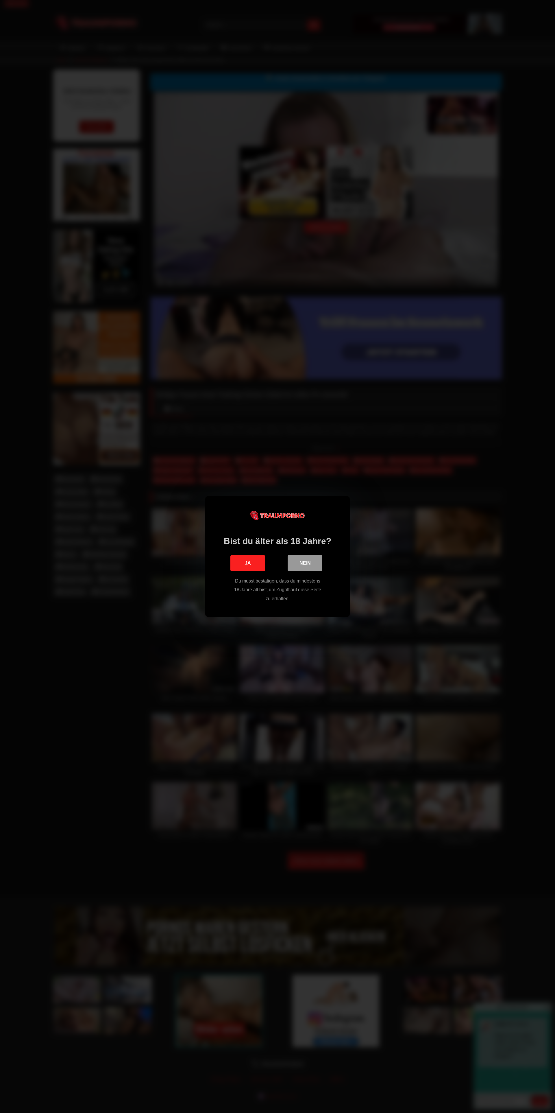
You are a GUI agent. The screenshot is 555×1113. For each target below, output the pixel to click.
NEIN (305, 563)
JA (248, 563)
